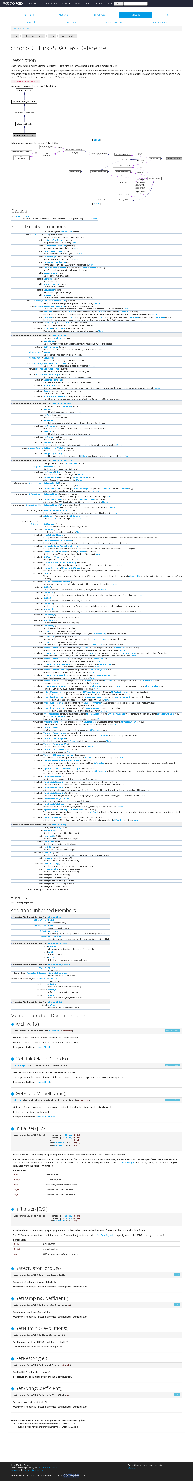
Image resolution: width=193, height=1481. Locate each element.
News (77, 3)
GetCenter (48, 557)
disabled (52, 946)
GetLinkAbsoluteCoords (54, 363)
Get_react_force (51, 369)
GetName (48, 852)
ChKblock (94, 812)
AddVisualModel (51, 477)
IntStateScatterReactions (55, 675)
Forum (87, 3)
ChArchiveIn (59, 328)
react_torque (54, 936)
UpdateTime (49, 385)
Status (109, 3)
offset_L (52, 995)
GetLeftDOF (49, 341)
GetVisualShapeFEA (52, 505)
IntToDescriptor (51, 714)
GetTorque (48, 295)
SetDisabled (49, 426)
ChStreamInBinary (67, 562)
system (51, 967)
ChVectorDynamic (35, 448)
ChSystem (37, 466)
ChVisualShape (81, 488)
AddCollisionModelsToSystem (57, 540)
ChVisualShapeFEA (86, 499)
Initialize (47, 312)
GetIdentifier (49, 830)
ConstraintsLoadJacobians (56, 798)
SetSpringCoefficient (53, 240)
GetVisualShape (51, 494)
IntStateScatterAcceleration (57, 664)
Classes (15, 36)
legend (96, 139)
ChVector (39, 369)
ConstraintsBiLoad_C (53, 782)
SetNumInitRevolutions (54, 262)
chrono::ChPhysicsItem (63, 460)
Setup (46, 573)
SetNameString (50, 869)
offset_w (52, 989)
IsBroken (47, 431)
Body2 (51, 925)
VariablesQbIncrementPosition (58, 755)
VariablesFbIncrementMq (55, 744)
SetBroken (48, 437)
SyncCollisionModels (53, 535)
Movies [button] (65, 3)
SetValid (47, 415)
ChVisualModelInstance (36, 973)
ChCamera (75, 516)
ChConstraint (100, 771)
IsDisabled (48, 420)
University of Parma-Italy (32, 1470)
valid (50, 952)
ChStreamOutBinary (70, 568)
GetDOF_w (48, 592)
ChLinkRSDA (26, 29)
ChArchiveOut (62, 323)
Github (131, 1468)
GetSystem (48, 466)
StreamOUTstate (51, 568)
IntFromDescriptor (52, 722)
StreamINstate (50, 562)
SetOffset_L (48, 642)
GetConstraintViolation (54, 448)
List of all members (68, 36)
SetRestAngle (49, 256)
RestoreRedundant (52, 380)
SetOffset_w (49, 637)
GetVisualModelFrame (54, 306)
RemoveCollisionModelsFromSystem (60, 546)
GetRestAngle (50, 273)
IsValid (46, 409)
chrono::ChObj (59, 824)
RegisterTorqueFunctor (54, 267)
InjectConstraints (51, 768)
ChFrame (39, 306)
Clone (46, 234)
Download (32, 3)
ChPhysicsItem (71, 463)
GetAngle (47, 279)
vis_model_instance (57, 973)
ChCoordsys (37, 301)
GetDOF (47, 587)
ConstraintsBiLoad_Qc (54, 793)
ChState (84, 647)
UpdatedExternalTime (54, 396)
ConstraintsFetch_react (54, 804)
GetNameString (51, 863)
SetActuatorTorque (52, 251)
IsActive (47, 442)
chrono (16, 29)
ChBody (71, 312)
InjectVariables (50, 760)
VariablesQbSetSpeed (53, 749)
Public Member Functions (33, 36)
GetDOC (47, 598)
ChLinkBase (66, 406)
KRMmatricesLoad (52, 817)
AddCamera (49, 516)
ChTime (51, 1005)
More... (95, 219)
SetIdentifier (49, 836)
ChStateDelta (118, 647)
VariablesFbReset (51, 727)
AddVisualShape (51, 488)
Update (47, 391)
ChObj (58, 827)
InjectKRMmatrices (52, 809)
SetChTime (48, 847)
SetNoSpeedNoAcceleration (56, 581)
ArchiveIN (48, 328)
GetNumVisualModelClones (56, 510)
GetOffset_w (49, 620)
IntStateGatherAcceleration (57, 658)
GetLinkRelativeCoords (54, 301)
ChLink (59, 338)
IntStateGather (50, 647)
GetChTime (48, 841)
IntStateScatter (51, 653)
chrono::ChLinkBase (61, 403)
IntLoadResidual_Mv (53, 692)
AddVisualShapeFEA (52, 499)
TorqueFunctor (23, 216)
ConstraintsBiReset (52, 776)
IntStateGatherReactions (55, 669)
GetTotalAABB (50, 551)
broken (51, 957)
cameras (52, 978)
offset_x (52, 984)
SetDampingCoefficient (54, 245)
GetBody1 (48, 352)
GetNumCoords (50, 347)
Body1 (51, 920)
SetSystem (48, 472)
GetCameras (49, 524)
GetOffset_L (49, 625)
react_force (54, 931)
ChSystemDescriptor (69, 760)
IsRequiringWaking (52, 453)
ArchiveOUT (49, 323)
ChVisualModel (81, 477)
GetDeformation (51, 284)
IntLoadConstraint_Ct (53, 708)
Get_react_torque (51, 374)
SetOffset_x (48, 631)
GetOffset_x (49, 614)
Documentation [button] (48, 3)
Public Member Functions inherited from (39, 335)
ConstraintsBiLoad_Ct (53, 787)
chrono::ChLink (59, 335)
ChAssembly (134, 576)
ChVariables (95, 730)
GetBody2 (48, 358)
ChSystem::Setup (100, 633)
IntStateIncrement (52, 680)
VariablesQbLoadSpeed (54, 738)
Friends (52, 36)
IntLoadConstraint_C (53, 703)
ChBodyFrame (35, 352)
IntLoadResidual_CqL (53, 697)
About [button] (97, 3)
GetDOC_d (48, 609)
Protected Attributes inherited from (37, 917)
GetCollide (48, 529)
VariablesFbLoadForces (54, 733)
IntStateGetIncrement (54, 686)
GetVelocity (49, 290)
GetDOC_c (48, 603)
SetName (47, 858)
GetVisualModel (51, 483)
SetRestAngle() (127, 1162)
